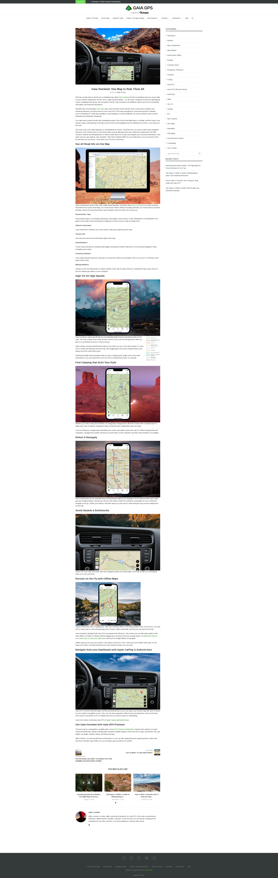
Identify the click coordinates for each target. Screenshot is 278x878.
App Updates (171, 50)
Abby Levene (121, 92)
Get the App (105, 18)
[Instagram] (139, 858)
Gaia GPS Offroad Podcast (177, 89)
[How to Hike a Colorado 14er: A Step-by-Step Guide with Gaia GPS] (146, 783)
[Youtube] (147, 858)
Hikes (169, 99)
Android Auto (124, 720)
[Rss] (154, 858)
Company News (173, 65)
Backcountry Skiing (174, 55)
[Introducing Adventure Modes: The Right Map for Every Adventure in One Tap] (88, 783)
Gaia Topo (100, 109)
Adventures (176, 18)
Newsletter (171, 128)
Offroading (171, 133)
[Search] (192, 18)
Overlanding (171, 143)
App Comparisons (173, 45)
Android (170, 40)
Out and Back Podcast (175, 138)
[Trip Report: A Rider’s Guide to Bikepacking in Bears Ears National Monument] (117, 783)
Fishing (169, 79)
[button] (87, 1)
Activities (165, 18)
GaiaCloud (171, 94)
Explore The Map (92, 18)
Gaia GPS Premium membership (121, 729)
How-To (170, 104)
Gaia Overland (124, 97)
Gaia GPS (170, 84)
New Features (152, 18)
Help (186, 18)
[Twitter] (131, 858)
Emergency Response (175, 70)
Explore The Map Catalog (135, 18)
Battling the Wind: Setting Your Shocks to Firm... (107, 1)
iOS (168, 114)
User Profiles (172, 148)
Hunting (170, 109)
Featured (170, 75)
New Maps (171, 123)
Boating (170, 60)
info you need (137, 205)
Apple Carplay (111, 720)
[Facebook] (124, 858)
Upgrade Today (118, 18)
